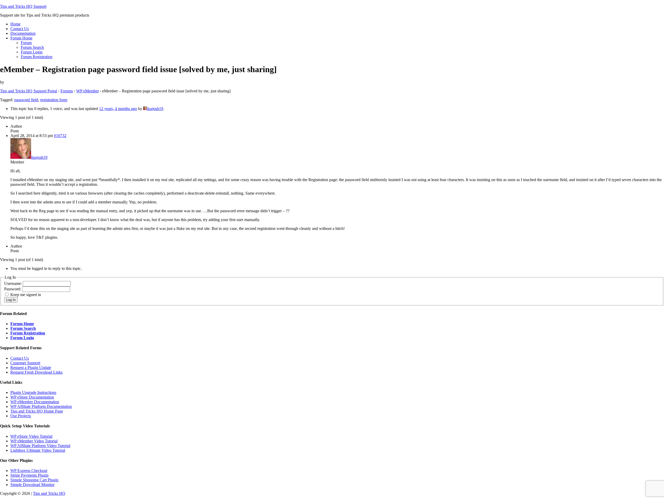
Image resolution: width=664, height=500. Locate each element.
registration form (53, 100)
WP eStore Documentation (32, 397)
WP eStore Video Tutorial (31, 436)
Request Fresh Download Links (36, 372)
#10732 (60, 135)
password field (26, 100)
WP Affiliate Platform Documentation (41, 406)
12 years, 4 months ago (118, 108)
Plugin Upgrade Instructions (33, 392)
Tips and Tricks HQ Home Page (36, 411)
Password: (13, 289)
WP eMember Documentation (34, 402)
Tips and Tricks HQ (49, 493)
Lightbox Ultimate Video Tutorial (37, 450)
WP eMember (87, 91)
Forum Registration (27, 333)
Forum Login (22, 337)
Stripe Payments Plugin (29, 475)
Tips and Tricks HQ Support (23, 6)
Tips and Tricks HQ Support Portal (28, 91)
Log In (11, 300)
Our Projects (20, 416)
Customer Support (25, 363)
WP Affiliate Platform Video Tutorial (40, 445)
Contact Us (19, 358)
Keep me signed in (25, 294)
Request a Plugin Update (30, 367)
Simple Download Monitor (32, 484)
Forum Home (22, 323)
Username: (13, 283)
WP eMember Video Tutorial (34, 441)
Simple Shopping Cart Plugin (34, 480)
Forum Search (23, 328)
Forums (66, 91)
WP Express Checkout (28, 470)
